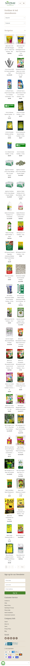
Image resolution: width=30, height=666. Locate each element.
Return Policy (8, 605)
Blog (6, 631)
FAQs (6, 603)
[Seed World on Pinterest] (14, 638)
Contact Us (7, 600)
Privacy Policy (8, 628)
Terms (6, 626)
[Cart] (23, 3)
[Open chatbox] (3, 663)
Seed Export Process (9, 607)
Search (6, 621)
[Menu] (20, 3)
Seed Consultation (9, 612)
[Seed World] (10, 4)
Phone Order (7, 610)
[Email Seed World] (16, 638)
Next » (22, 566)
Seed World (10, 648)
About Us (7, 624)
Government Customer (10, 615)
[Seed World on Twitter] (6, 638)
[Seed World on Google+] (11, 638)
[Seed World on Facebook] (8, 638)
